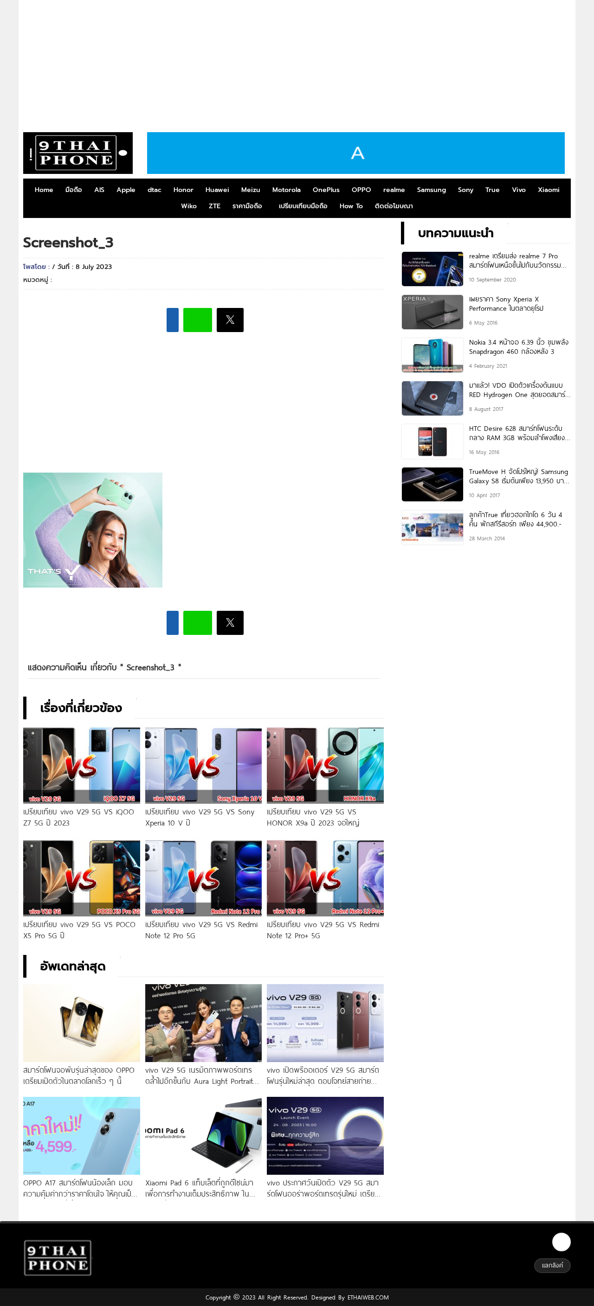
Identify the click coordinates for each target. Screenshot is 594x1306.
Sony (465, 190)
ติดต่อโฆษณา (394, 206)
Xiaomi (549, 190)
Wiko (189, 206)
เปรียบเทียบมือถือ (303, 206)
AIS (99, 190)
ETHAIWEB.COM (367, 1297)
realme (394, 190)
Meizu (250, 190)
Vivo (519, 190)
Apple (126, 190)
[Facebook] (561, 1242)
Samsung (431, 190)
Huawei (217, 190)
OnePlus (326, 190)
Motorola (286, 190)
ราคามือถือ (247, 206)
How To (351, 206)
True (492, 190)
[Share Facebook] (173, 320)
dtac (154, 190)
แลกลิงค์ (552, 1265)
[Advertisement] (297, 63)
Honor (184, 190)
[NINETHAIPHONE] (78, 153)
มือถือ (73, 190)
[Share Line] (197, 320)
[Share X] (230, 320)
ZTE (214, 206)
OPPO (361, 190)
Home (44, 190)
